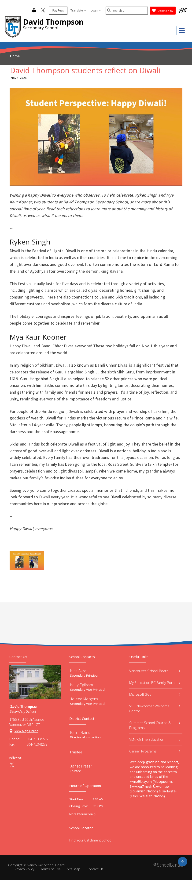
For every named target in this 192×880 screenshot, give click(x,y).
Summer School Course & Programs (150, 725)
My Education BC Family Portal (152, 682)
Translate (77, 10)
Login (95, 10)
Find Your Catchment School (90, 840)
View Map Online (26, 731)
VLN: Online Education (146, 739)
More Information (81, 814)
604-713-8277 (37, 744)
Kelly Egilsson (82, 684)
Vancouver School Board (149, 670)
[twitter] (43, 11)
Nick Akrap (79, 670)
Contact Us (95, 869)
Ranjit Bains (80, 732)
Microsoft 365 (140, 694)
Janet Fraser (81, 766)
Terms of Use (51, 869)
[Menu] (182, 30)
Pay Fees (58, 10)
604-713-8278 (37, 739)
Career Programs (143, 751)
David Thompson (53, 22)
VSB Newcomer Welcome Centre (149, 708)
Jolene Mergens (84, 699)
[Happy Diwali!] (27, 560)
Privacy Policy (24, 869)
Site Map (73, 869)
